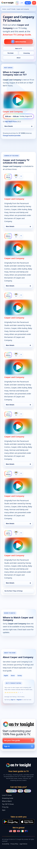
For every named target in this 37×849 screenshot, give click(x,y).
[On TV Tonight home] (18, 724)
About (27, 791)
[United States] (10, 831)
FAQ (20, 791)
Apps (3, 810)
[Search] (17, 2)
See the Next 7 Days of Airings (13, 591)
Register (19, 699)
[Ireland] (22, 831)
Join (22, 3)
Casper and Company (13, 111)
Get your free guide (12, 740)
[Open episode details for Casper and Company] (18, 188)
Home (4, 9)
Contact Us (11, 791)
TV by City (5, 807)
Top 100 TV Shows (8, 804)
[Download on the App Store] (27, 821)
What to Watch (7, 801)
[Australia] (26, 831)
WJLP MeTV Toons (11, 122)
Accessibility (5, 844)
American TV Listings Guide (17, 34)
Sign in (28, 3)
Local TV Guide (11, 9)
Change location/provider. (12, 135)
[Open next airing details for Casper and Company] (18, 100)
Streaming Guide (7, 798)
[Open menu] (34, 3)
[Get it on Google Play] (11, 821)
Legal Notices (23, 844)
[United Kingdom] (18, 831)
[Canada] (14, 831)
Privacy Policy (14, 844)
